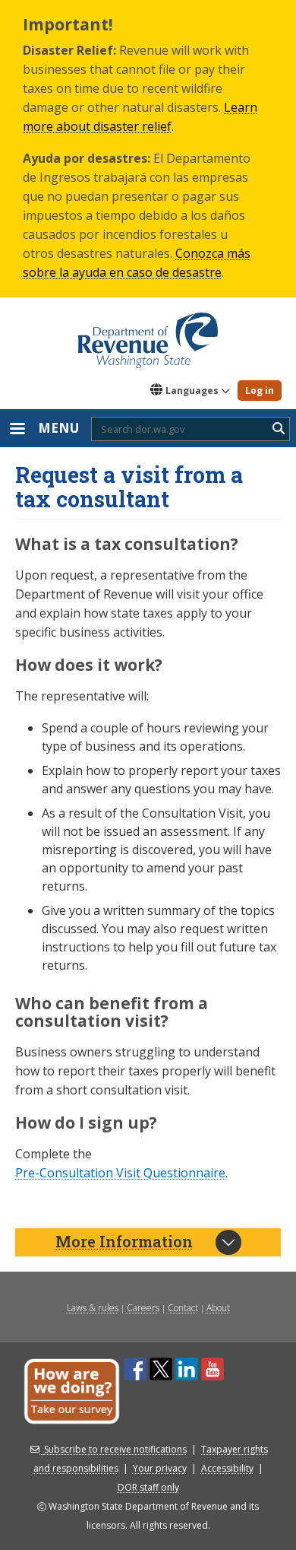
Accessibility (227, 1468)
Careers (143, 1307)
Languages (192, 390)
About (218, 1307)
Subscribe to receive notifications (115, 1449)
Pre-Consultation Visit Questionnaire (120, 1172)
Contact (183, 1307)
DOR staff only (148, 1487)
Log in (259, 390)
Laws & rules (92, 1307)
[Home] (147, 335)
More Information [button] (124, 1241)
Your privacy (160, 1468)
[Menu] (16, 430)
